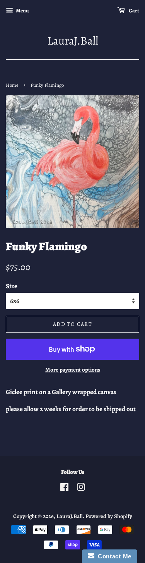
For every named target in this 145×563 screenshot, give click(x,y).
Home (12, 85)
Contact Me (112, 556)
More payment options (72, 370)
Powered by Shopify (108, 516)
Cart (133, 10)
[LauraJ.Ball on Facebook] (64, 488)
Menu (22, 10)
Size (11, 286)
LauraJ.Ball (72, 41)
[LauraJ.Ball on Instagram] (81, 488)
